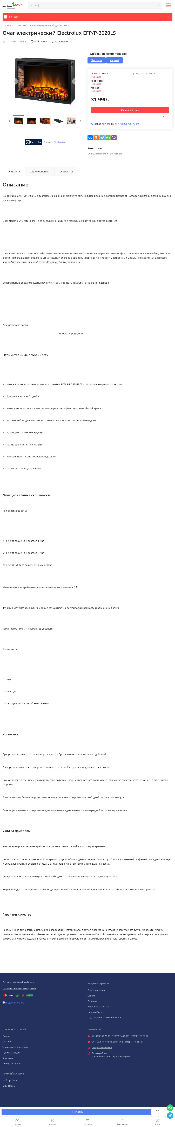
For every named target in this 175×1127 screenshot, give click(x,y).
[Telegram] (102, 137)
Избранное (41, 41)
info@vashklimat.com (102, 1047)
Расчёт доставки (96, 990)
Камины (21, 25)
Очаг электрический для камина (49, 25)
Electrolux (59, 142)
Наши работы (95, 1012)
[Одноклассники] (96, 137)
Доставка (7, 1041)
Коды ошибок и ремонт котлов (104, 1017)
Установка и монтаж (98, 1006)
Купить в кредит (11, 1052)
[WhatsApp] (108, 137)
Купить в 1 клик (130, 110)
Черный (114, 60)
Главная (7, 25)
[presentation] (14, 81)
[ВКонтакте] (90, 137)
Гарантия (92, 1001)
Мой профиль (10, 1080)
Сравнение (62, 41)
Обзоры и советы (12, 1063)
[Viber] (114, 137)
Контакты (8, 1058)
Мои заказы (9, 1085)
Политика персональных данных (19, 988)
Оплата (6, 1036)
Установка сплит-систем (15, 1047)
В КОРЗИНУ (76, 1111)
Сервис (91, 995)
